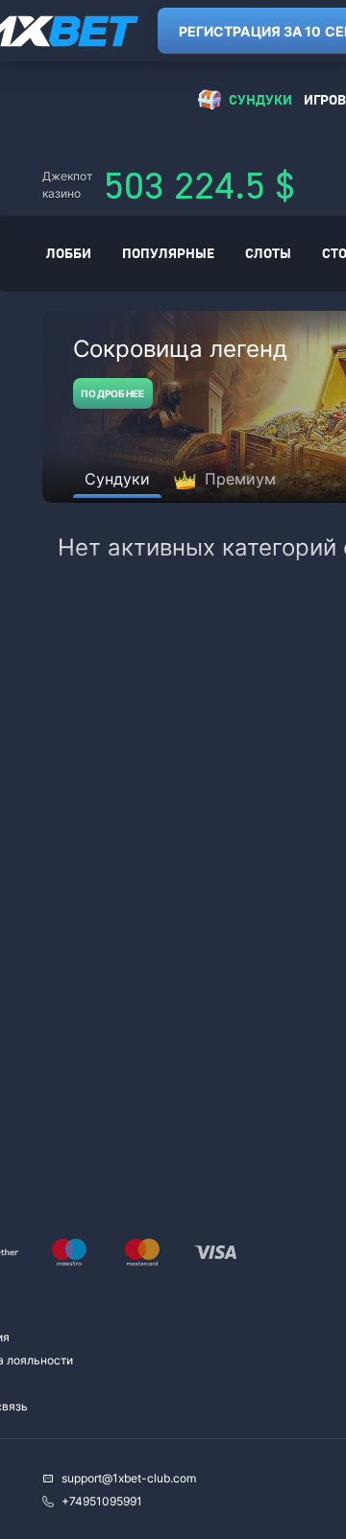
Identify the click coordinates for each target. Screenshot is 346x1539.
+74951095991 (102, 1501)
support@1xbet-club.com (129, 1478)
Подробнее (113, 393)
